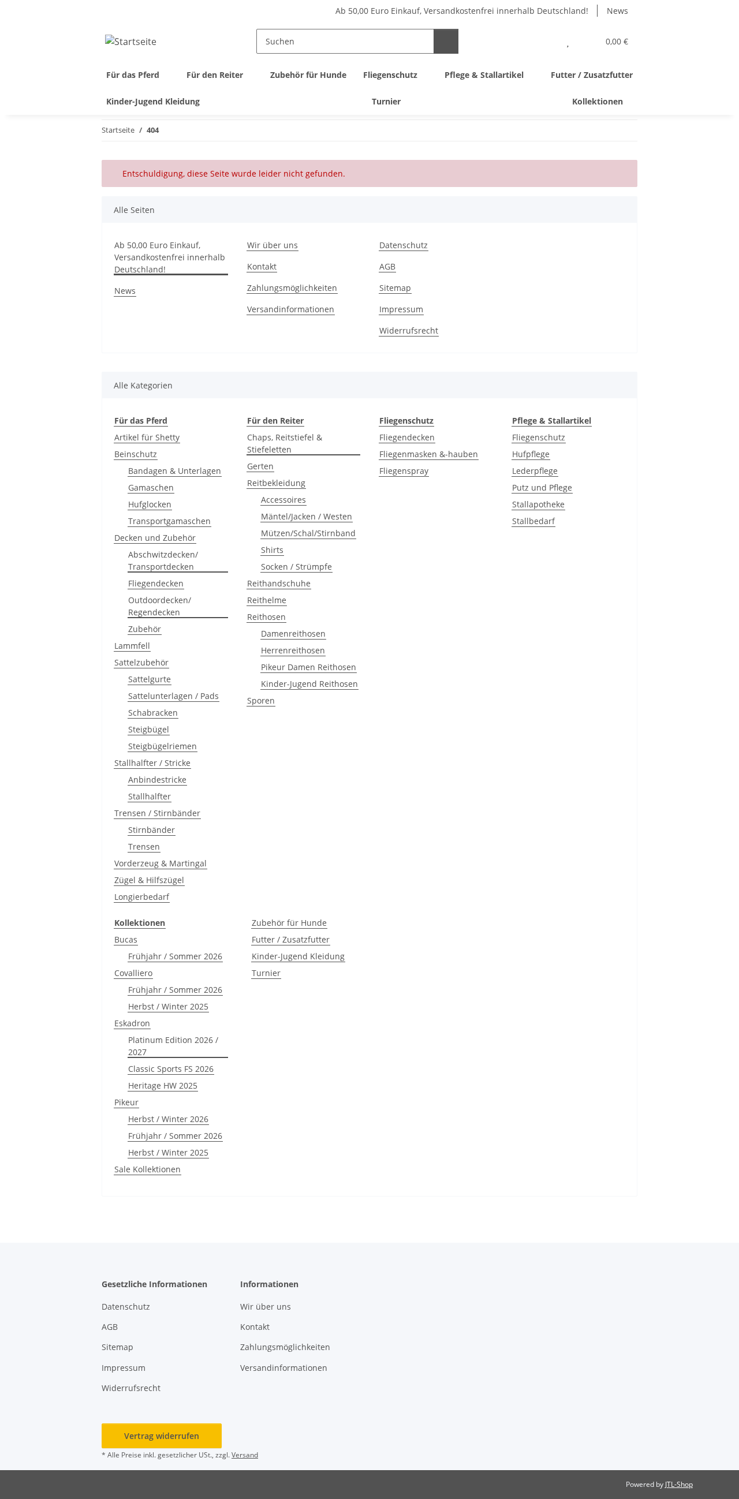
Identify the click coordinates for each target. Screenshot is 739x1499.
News (617, 10)
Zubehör (144, 628)
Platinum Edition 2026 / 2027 (173, 1045)
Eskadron (132, 1023)
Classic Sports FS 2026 (171, 1068)
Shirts (272, 549)
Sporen (261, 700)
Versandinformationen (290, 309)
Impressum (401, 309)
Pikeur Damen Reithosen (308, 666)
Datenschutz (403, 245)
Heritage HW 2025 (162, 1085)
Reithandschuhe (279, 583)
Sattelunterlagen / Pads (173, 695)
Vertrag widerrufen (161, 1435)
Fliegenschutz (538, 437)
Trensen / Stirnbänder (157, 813)
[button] (544, 41)
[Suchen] (446, 41)
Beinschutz (135, 453)
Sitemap (395, 287)
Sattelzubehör (141, 662)
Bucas (125, 939)
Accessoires (283, 499)
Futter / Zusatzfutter (291, 939)
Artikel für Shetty (147, 437)
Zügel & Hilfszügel (149, 879)
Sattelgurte (149, 679)
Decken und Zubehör (155, 537)
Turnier (266, 972)
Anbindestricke (157, 779)
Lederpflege (535, 470)
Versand (245, 1455)
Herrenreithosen (293, 650)
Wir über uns (272, 245)
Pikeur (126, 1102)
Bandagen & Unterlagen (174, 470)
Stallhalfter (149, 796)
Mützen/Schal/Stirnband (308, 533)
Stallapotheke (538, 504)
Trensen (144, 846)
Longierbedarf (141, 896)
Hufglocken (149, 504)
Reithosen (266, 616)
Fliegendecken (156, 583)
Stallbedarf (533, 520)
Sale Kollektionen (147, 1169)
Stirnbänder (151, 829)
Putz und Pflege (542, 487)
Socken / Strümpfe (296, 566)
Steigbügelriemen (162, 746)
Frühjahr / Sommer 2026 (175, 956)
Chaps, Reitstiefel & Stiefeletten (284, 443)
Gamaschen (151, 487)
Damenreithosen (293, 633)
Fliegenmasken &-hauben (428, 453)
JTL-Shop (679, 1484)
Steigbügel (148, 729)
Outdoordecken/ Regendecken (159, 606)
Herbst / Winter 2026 (168, 1118)
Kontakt (262, 266)
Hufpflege (531, 453)
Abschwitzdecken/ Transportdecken (163, 560)
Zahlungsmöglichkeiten (292, 287)
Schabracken (153, 712)
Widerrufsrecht (408, 330)
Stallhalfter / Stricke (152, 762)
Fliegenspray (403, 470)
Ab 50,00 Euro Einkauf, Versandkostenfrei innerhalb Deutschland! (461, 10)
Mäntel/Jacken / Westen (306, 516)
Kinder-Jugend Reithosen (309, 683)
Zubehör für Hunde (289, 922)
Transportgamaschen (169, 520)
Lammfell (132, 645)
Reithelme (266, 600)
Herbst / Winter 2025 (168, 1006)
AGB (387, 266)
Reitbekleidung (276, 482)
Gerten (260, 466)
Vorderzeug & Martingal (160, 863)
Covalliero (133, 972)
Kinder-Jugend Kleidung (298, 956)
